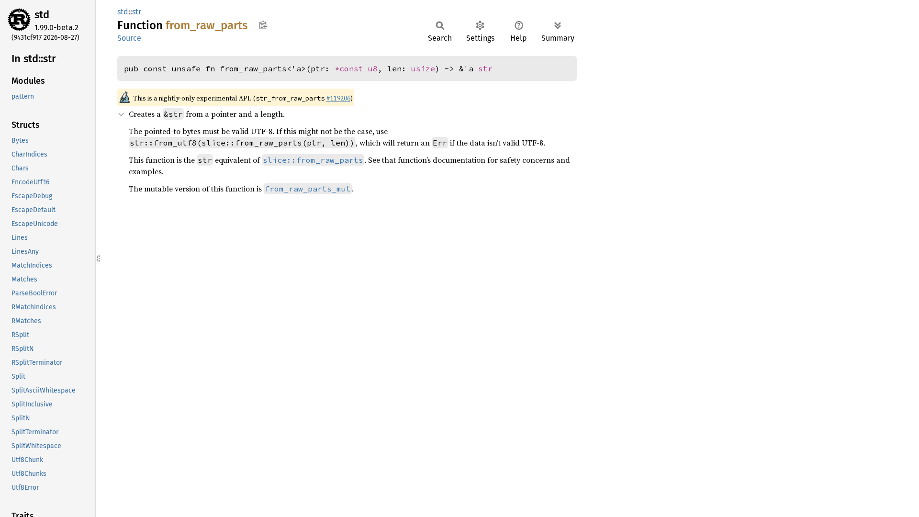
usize (423, 68)
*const (351, 68)
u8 (373, 68)
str (136, 11)
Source (129, 38)
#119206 (338, 98)
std (41, 14)
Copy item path (263, 25)
